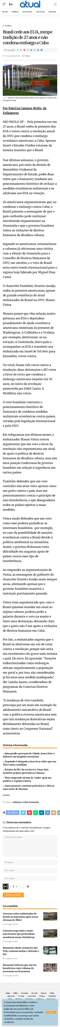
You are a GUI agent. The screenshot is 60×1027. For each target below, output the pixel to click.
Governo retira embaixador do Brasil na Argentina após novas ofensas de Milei (20, 916)
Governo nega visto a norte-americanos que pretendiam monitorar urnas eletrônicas (19, 933)
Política (8, 26)
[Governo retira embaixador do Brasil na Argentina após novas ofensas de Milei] (50, 916)
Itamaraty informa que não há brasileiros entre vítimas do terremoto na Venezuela (19, 968)
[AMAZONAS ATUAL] (30, 4)
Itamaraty (34, 802)
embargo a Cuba (20, 802)
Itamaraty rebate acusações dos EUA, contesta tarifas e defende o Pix (21, 951)
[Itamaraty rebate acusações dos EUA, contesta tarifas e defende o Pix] (50, 950)
